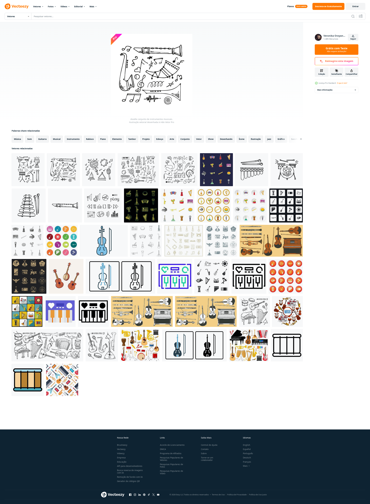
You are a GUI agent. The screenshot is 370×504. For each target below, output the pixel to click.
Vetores (37, 6)
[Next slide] (298, 139)
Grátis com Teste (336, 50)
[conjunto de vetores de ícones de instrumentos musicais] (286, 276)
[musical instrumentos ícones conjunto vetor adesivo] (216, 169)
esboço (159, 139)
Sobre (204, 453)
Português (248, 453)
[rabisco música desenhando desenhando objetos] (271, 241)
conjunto (185, 139)
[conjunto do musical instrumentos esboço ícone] (183, 241)
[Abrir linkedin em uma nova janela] (139, 494)
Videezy (120, 453)
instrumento (73, 139)
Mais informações (324, 90)
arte (172, 139)
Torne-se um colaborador (207, 458)
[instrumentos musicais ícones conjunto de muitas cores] (62, 241)
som (29, 139)
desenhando (226, 139)
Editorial (78, 6)
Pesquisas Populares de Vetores (171, 458)
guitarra (42, 139)
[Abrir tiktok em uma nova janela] (149, 494)
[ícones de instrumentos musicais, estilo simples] (27, 311)
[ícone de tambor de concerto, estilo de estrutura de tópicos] (287, 345)
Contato (204, 449)
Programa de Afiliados (170, 453)
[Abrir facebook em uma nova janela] (130, 494)
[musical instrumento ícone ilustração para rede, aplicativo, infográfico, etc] (174, 276)
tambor (132, 139)
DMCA (163, 449)
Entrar (355, 6)
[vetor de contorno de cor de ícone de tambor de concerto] (28, 380)
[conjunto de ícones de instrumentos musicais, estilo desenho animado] (177, 205)
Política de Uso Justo (258, 494)
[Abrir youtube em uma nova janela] (158, 494)
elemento (117, 139)
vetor (199, 139)
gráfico (281, 139)
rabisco (90, 139)
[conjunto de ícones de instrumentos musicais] (27, 241)
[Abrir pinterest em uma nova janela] (144, 494)
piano (103, 139)
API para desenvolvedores (129, 466)
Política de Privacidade (237, 494)
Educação (121, 461)
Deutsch (247, 457)
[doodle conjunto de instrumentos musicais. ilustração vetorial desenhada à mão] (28, 169)
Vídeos (63, 6)
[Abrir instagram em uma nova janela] (135, 494)
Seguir (353, 39)
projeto (146, 139)
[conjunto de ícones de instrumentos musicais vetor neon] (141, 205)
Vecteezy (121, 449)
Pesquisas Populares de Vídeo (171, 472)
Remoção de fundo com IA (130, 477)
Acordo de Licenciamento (172, 445)
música (17, 139)
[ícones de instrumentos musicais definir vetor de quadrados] (286, 205)
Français (247, 461)
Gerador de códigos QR (128, 481)
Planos (290, 6)
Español (247, 449)
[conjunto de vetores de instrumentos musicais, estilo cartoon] (214, 205)
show (211, 139)
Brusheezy (122, 445)
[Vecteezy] (16, 6)
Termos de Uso (218, 494)
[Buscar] (353, 16)
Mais (92, 6)
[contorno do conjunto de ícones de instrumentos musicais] (146, 241)
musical (56, 139)
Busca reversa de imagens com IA (130, 471)
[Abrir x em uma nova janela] (153, 494)
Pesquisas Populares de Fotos (171, 465)
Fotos (51, 6)
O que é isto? (342, 83)
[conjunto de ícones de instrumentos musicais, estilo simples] (212, 276)
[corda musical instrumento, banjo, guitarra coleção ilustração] (66, 276)
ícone (241, 139)
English (246, 445)
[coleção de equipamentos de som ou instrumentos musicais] (287, 311)
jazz (269, 139)
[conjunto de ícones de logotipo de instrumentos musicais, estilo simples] (221, 241)
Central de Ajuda (209, 445)
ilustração (256, 139)
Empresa (121, 457)
